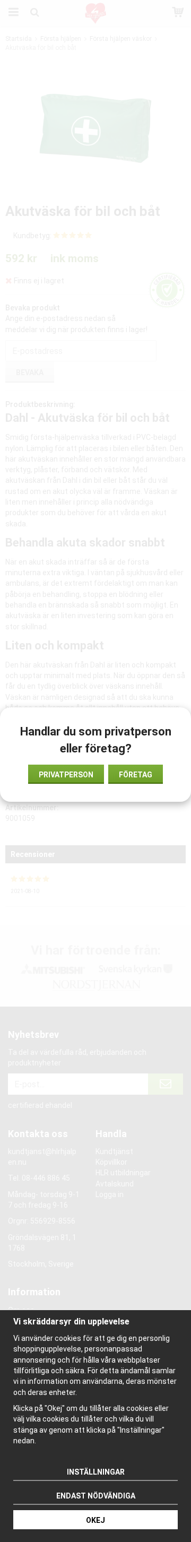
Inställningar (96, 1472)
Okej (95, 1520)
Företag (135, 774)
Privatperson (66, 774)
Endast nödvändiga (95, 1496)
